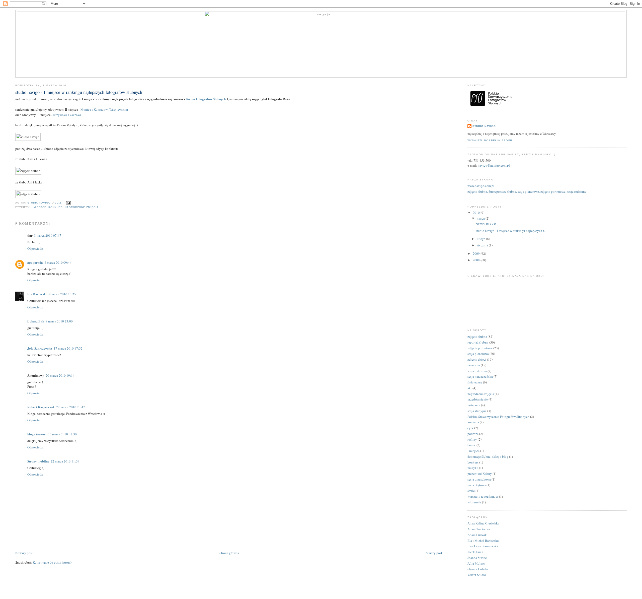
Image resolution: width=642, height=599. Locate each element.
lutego (481, 238)
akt (469, 388)
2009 (476, 253)
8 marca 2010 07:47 (47, 235)
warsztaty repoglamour (482, 496)
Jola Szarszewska (39, 348)
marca (481, 218)
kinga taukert (36, 434)
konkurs (55, 207)
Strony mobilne (38, 461)
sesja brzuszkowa (479, 479)
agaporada (35, 262)
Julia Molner (476, 563)
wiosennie (474, 502)
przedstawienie (477, 399)
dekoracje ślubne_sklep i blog (487, 456)
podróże (472, 433)
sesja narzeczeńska (480, 376)
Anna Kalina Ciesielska (483, 523)
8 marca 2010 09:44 (57, 262)
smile (471, 490)
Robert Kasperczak (41, 407)
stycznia (483, 245)
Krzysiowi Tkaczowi (67, 114)
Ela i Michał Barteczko (483, 540)
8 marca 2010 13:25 (62, 294)
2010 (476, 212)
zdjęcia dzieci (476, 359)
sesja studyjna (477, 411)
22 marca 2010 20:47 (70, 407)
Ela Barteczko (37, 294)
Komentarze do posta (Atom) (52, 562)
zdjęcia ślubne (477, 336)
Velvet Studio (476, 574)
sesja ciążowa (476, 485)
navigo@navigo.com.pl (494, 165)
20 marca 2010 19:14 (60, 375)
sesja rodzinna (477, 371)
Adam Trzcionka (478, 529)
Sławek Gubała (477, 569)
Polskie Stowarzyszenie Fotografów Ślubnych (498, 416)
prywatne (473, 365)
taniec (471, 445)
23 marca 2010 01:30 (62, 434)
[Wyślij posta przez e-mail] (68, 203)
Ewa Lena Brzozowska (482, 546)
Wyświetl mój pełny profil (490, 140)
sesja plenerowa (478, 353)
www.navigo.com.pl (480, 185)
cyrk (470, 428)
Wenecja (473, 422)
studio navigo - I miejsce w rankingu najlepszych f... (511, 230)
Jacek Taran (475, 552)
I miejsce (39, 207)
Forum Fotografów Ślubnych (206, 98)
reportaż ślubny (478, 342)
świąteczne (474, 382)
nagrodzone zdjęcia (82, 207)
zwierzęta (473, 405)
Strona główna (229, 553)
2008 (476, 260)
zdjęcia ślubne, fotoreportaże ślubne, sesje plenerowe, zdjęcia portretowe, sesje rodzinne (526, 191)
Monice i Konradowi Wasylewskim (104, 109)
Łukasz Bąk (35, 321)
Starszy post (434, 553)
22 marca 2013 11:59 (65, 461)
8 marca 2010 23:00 (59, 321)
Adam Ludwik (477, 535)
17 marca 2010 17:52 (68, 348)
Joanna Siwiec (477, 557)
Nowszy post (24, 553)
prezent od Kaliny (479, 473)
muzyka (472, 467)
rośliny (472, 439)
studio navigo (484, 126)
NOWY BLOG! (486, 224)
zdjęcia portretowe (480, 348)
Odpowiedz (35, 248)
